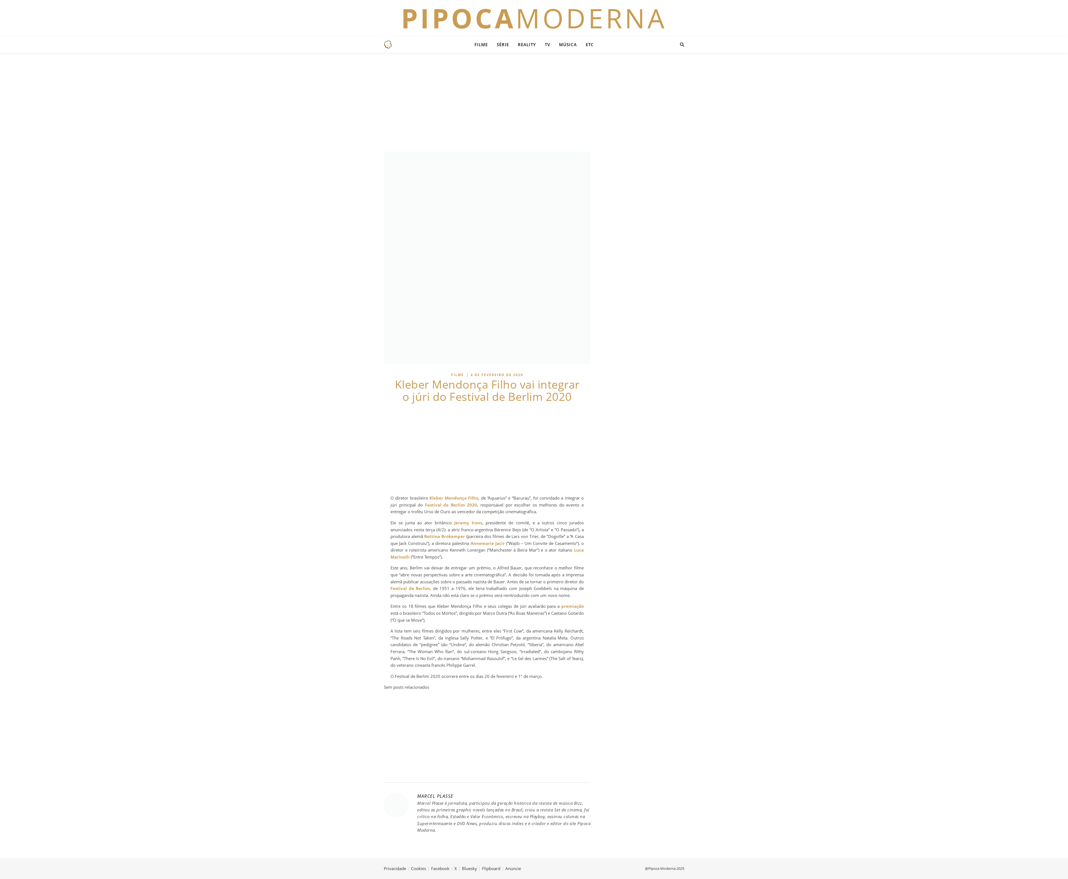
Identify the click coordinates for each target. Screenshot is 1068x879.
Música (568, 44)
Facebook (440, 868)
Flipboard (491, 868)
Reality (527, 44)
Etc (590, 44)
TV (547, 44)
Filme (481, 44)
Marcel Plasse (435, 796)
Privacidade (395, 868)
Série (503, 44)
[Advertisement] (534, 101)
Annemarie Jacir (488, 543)
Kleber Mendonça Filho (454, 498)
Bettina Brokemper (444, 536)
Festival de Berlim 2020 (451, 505)
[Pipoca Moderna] (388, 44)
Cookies (418, 868)
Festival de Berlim (410, 588)
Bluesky (469, 868)
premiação (572, 606)
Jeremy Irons (468, 522)
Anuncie (513, 868)
